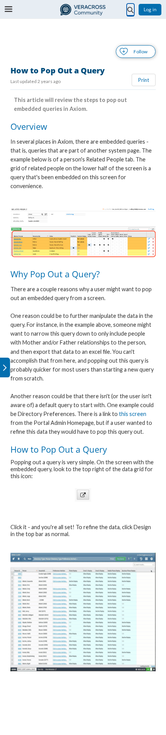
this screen (132, 414)
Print (143, 80)
